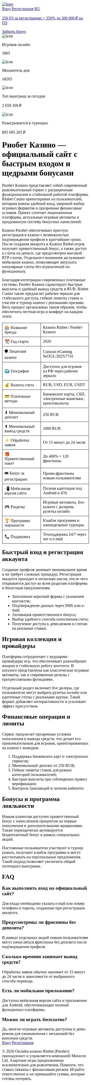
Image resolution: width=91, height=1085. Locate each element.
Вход (6, 9)
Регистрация (22, 9)
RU (37, 9)
